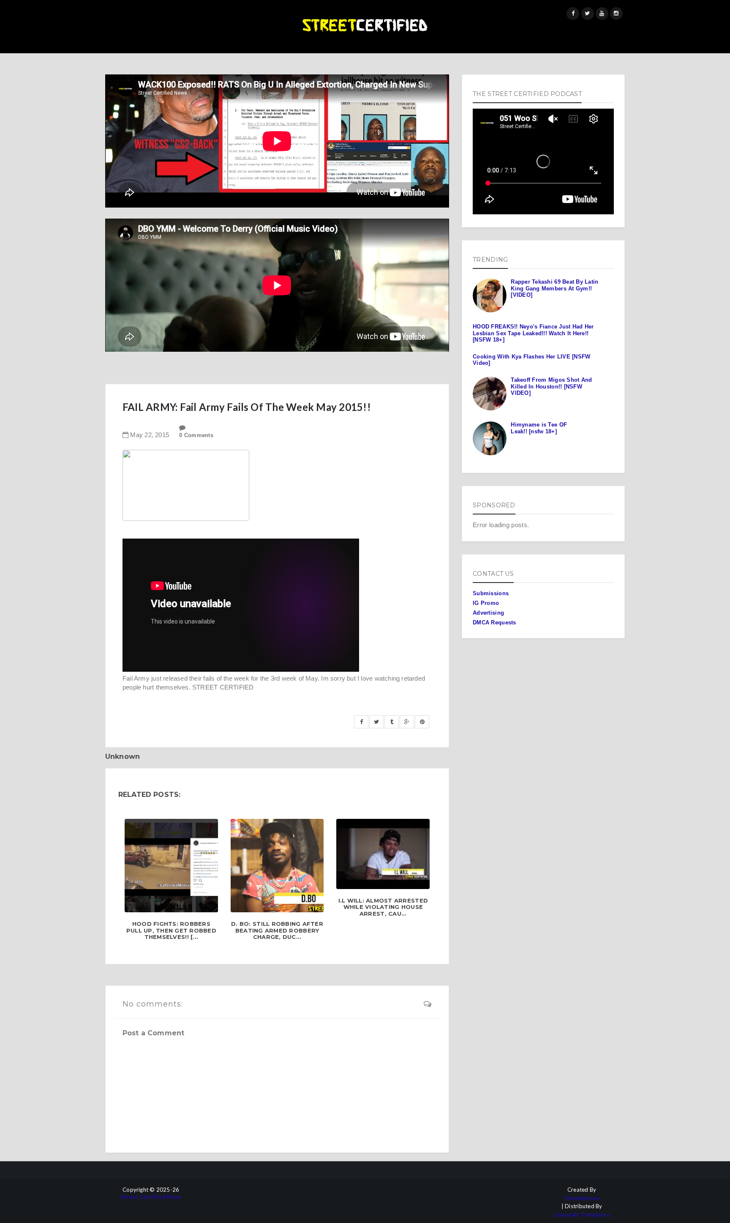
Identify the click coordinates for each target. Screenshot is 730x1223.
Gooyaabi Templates (581, 1215)
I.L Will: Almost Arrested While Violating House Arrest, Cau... (383, 907)
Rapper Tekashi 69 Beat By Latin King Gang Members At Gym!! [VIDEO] (554, 288)
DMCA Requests (494, 622)
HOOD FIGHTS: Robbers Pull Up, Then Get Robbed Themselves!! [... (171, 930)
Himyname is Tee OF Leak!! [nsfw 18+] (539, 428)
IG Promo (486, 603)
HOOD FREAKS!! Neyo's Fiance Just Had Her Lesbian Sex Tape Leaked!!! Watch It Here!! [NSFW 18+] (533, 333)
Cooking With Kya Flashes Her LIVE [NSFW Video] (531, 360)
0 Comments (196, 435)
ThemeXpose (582, 1198)
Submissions (491, 593)
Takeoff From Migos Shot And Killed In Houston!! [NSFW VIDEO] (551, 386)
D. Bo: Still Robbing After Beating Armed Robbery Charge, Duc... (277, 930)
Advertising (488, 613)
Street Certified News (151, 1197)
